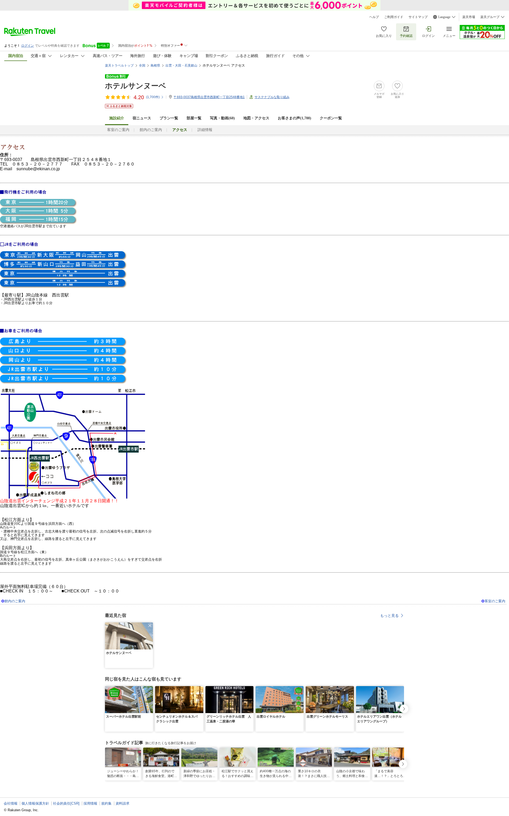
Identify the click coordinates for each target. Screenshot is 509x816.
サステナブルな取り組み (271, 97)
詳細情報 (205, 130)
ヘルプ (374, 17)
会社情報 (10, 803)
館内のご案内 (151, 130)
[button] (150, 625)
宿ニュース (142, 118)
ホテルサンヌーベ (135, 86)
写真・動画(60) (222, 118)
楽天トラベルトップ (119, 65)
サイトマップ (418, 17)
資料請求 (122, 803)
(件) (153, 97)
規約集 (106, 803)
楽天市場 (468, 17)
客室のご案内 (118, 130)
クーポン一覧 (331, 118)
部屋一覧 (194, 118)
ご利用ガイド (393, 17)
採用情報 (90, 803)
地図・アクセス (256, 118)
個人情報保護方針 (35, 803)
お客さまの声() (294, 118)
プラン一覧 (169, 118)
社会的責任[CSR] (66, 803)
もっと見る (389, 615)
